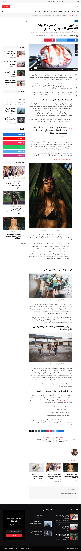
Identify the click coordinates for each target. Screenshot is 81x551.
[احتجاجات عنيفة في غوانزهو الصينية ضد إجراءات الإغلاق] (21, 120)
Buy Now (50, 1)
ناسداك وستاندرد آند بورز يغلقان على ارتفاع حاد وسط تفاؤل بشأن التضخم (54, 477)
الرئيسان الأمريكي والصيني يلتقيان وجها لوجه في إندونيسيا (9, 110)
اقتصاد (76, 21)
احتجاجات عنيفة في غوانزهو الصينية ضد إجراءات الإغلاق (10, 119)
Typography (53, 11)
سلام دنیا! (21, 100)
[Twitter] (76, 83)
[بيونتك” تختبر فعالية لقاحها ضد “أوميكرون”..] (21, 64)
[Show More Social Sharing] (42, 40)
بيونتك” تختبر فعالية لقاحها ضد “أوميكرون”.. (10, 63)
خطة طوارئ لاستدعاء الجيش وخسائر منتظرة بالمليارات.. (71, 476)
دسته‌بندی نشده (21, 97)
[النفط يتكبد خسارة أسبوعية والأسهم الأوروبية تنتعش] (36, 467)
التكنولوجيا (45, 11)
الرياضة (54, 1)
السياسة (58, 1)
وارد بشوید (63, 493)
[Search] (3, 11)
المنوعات (19, 206)
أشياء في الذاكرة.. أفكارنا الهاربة (62, 159)
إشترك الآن (6, 6)
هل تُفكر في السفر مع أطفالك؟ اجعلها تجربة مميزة (9, 72)
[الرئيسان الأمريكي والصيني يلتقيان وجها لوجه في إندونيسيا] (21, 110)
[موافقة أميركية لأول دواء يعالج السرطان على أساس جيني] (21, 83)
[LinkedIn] (76, 87)
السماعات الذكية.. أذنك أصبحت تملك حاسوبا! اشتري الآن (9, 53)
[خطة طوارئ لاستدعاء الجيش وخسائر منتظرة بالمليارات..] (70, 467)
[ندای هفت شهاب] (78, 6)
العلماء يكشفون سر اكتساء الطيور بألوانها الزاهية (65, 441)
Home (73, 11)
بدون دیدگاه (46, 36)
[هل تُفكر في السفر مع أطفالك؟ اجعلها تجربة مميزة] (21, 73)
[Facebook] (76, 79)
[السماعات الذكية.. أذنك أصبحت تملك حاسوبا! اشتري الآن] (21, 54)
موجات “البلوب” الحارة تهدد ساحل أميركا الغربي (41, 441)
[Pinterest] (76, 91)
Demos (63, 1)
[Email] (76, 95)
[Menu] (78, 11)
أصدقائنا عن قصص (65, 399)
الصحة (60, 11)
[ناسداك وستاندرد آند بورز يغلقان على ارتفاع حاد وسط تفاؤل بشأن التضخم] (53, 467)
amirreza (72, 36)
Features (67, 11)
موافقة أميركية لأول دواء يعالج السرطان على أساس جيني (10, 82)
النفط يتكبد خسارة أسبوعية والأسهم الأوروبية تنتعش (38, 476)
